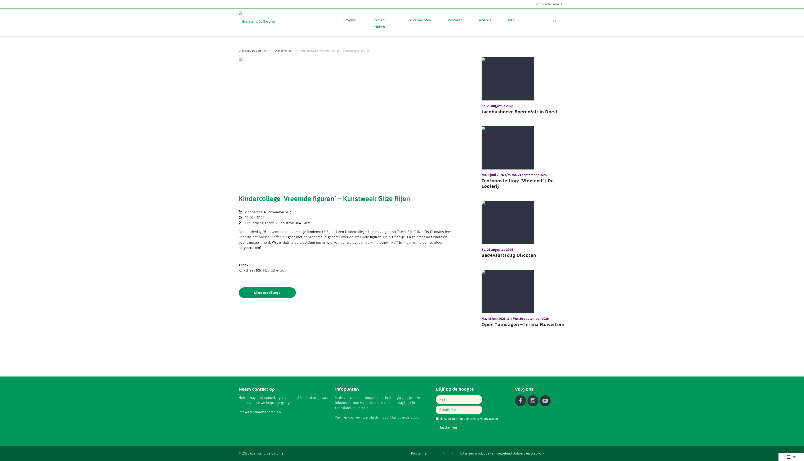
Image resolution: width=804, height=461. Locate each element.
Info (511, 20)
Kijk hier (341, 417)
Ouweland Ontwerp (510, 453)
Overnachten (420, 20)
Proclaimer (419, 453)
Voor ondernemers (549, 4)
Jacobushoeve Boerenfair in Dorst (520, 112)
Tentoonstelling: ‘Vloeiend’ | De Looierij (518, 183)
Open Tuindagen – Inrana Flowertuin (523, 324)
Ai (444, 453)
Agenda (485, 20)
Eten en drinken (378, 23)
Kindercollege (267, 292)
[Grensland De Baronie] (257, 18)
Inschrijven (448, 427)
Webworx (537, 453)
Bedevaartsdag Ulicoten (509, 255)
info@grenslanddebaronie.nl (260, 412)
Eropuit (349, 20)
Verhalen (455, 20)
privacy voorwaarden (484, 419)
